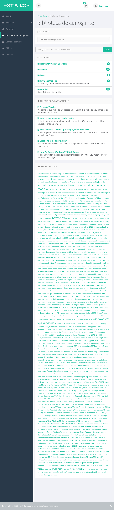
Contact (9, 54)
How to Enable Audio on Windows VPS (83, 198)
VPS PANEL (77, 468)
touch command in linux (61, 302)
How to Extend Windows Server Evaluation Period (56, 435)
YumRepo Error (63, 182)
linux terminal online (52, 296)
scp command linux (75, 285)
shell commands (58, 299)
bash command (92, 249)
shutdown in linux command (76, 299)
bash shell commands (93, 268)
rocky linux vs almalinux (82, 224)
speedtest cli (42, 465)
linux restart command (82, 266)
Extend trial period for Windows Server (71, 449)
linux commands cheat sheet (98, 243)
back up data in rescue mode (57, 192)
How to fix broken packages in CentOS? (77, 305)
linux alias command (99, 271)
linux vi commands (45, 299)
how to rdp (68, 360)
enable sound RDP (76, 201)
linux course (50, 252)
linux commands (74, 241)
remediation (73, 323)
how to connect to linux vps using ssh (93, 176)
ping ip (98, 215)
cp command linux (56, 243)
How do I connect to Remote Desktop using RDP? (71, 454)
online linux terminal (76, 268)
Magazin (9, 22)
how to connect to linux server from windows (89, 360)
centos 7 (105, 302)
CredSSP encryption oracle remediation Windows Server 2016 (71, 335)
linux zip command (45, 268)
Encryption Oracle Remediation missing (86, 338)
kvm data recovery (75, 192)
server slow (69, 218)
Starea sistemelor (13, 41)
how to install (61, 460)
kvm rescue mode (79, 185)
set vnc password (73, 460)
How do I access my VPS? (61, 415)
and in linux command (73, 246)
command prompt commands (75, 243)
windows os (52, 349)
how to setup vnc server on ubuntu (71, 371)
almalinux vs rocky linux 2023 (82, 227)
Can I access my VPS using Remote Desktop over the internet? (82, 407)
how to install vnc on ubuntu (48, 363)
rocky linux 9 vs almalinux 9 (85, 230)
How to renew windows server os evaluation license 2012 (60, 440)
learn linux (99, 255)
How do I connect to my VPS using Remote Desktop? (78, 390)
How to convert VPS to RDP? (48, 418)
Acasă (8, 16)
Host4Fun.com (17, 5)
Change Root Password (65, 195)
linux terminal (52, 255)
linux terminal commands (78, 282)
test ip (93, 215)
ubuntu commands (78, 302)
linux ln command (79, 277)
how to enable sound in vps (94, 201)
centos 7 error (86, 203)
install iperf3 (64, 465)
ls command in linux (60, 268)
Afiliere (9, 48)
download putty (51, 182)
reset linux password (69, 209)
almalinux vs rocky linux (61, 221)
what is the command (77, 288)
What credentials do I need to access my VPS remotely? (88, 385)
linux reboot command (94, 252)
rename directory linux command (54, 285)
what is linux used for (62, 257)
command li (58, 271)
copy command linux (82, 291)
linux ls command (93, 277)
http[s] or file (100, 182)
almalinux (51, 460)
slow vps (48, 218)
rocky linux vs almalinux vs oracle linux (65, 232)
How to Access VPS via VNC (79, 465)
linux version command (97, 282)
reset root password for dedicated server (64, 215)
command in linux (58, 246)
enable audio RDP (61, 201)
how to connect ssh (45, 179)
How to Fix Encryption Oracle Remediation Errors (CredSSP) (70, 329)
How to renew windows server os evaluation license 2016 (78, 443)
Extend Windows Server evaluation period (63, 432)
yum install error (74, 203)
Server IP (41, 218)
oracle (80, 323)
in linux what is (89, 255)
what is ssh (49, 176)
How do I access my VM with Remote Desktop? (89, 415)
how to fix (58, 218)
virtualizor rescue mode (53, 185)
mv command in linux (99, 266)
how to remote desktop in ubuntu (71, 365)
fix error (65, 323)
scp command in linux (91, 285)
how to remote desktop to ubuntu (83, 368)
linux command (104, 241)
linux (83, 241)
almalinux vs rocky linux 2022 (92, 232)
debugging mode (50, 475)
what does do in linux (94, 302)
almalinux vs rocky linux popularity (51, 235)
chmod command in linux (47, 260)
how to (89, 462)
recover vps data (52, 189)
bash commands (44, 246)
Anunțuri (9, 29)
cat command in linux (96, 257)
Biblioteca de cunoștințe (17, 35)
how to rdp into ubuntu (59, 374)
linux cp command (63, 252)
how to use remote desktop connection (60, 354)
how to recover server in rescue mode (86, 189)
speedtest (96, 462)
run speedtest (53, 465)
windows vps (101, 319)
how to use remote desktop (67, 349)
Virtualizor (65, 469)
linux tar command (60, 282)
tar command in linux (60, 288)
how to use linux (72, 293)
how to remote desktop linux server (80, 379)
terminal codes (93, 299)
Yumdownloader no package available (77, 319)
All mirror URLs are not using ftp (82, 182)
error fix (58, 323)
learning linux (85, 271)
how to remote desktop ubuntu (80, 374)
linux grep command (87, 274)
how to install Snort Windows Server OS (90, 206)
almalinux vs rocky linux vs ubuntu (61, 230)
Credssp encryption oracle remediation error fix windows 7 (76, 343)
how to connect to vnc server (91, 460)
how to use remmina (61, 376)
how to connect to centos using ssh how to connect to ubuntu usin (63, 173)
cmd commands (91, 241)
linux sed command (45, 282)
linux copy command (65, 266)
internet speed (80, 462)
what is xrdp (74, 376)
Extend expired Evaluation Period (72, 451)
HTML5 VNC (56, 469)
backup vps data (65, 189)
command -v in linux (50, 291)
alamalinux (70, 462)
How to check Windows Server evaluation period (71, 426)
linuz (39, 285)
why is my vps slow (89, 218)
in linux (73, 263)
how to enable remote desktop (72, 351)
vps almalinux (50, 241)
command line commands (93, 246)
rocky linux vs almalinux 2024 (81, 221)
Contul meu (104, 6)
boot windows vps (91, 469)
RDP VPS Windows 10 (79, 424)
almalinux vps (97, 238)
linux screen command (92, 280)
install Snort (55, 206)
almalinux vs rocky (65, 224)
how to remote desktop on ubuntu (57, 368)
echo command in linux (100, 260)
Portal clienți (42, 16)
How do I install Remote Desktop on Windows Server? (69, 401)
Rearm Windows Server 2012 (96, 437)
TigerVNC (99, 382)
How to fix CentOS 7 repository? (50, 305)
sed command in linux (101, 296)
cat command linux (65, 255)
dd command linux (66, 291)
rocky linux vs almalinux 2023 (80, 238)
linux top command (67, 296)
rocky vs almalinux (50, 224)
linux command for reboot (48, 274)
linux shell (105, 280)
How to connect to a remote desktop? (89, 410)
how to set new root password (74, 212)
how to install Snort (67, 206)
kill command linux (97, 263)
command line (43, 243)
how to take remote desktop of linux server (78, 382)
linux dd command (102, 274)
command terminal (64, 260)
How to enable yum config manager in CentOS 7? (77, 313)
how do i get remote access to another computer (69, 357)
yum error (46, 206)
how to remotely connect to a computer (94, 349)
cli (101, 462)
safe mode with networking (74, 472)
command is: (78, 255)
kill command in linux (71, 271)
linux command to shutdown (90, 293)
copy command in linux (81, 260)
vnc (46, 460)
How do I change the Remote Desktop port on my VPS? (79, 396)
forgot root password (54, 212)
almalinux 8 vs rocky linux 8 (59, 227)
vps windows (46, 323)
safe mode (103, 469)
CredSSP (87, 323)
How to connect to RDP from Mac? (70, 412)
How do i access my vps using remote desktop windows (80, 418)
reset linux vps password (87, 209)
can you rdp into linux (87, 376)
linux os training (76, 280)
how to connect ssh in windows (66, 176)
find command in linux (46, 263)
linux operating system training (58, 280)
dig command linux (97, 291)
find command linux (62, 263)
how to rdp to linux (51, 365)
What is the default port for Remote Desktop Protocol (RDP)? (61, 387)
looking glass (85, 215)
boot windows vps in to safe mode (51, 472)
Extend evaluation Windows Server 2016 (68, 437)
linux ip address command (48, 277)
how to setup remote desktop (49, 351)
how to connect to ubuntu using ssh (66, 179)
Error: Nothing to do (59, 203)
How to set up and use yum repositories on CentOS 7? (73, 310)
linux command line (48, 266)
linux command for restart (68, 274)
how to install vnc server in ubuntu (73, 363)
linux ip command (65, 277)
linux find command (78, 252)
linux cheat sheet (83, 263)
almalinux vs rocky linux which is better (79, 235)
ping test (105, 215)
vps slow (78, 218)
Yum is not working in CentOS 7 (75, 316)
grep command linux (58, 293)
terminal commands (78, 249)
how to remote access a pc (86, 354)
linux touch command (83, 296)
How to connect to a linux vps (91, 179)
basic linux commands (79, 257)
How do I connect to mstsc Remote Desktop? (70, 457)
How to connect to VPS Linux (72, 421)
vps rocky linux (61, 241)
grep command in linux (60, 249)
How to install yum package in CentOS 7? (78, 307)
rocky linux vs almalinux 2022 (57, 238)
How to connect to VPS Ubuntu (59, 424)
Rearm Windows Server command (93, 432)
